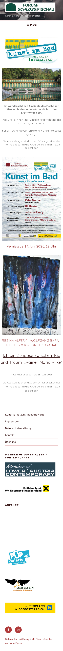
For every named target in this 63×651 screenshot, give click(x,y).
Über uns (10, 441)
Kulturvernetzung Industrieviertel (25, 414)
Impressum (12, 421)
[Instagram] (18, 629)
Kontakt (9, 435)
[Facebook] (8, 629)
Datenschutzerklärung (18, 428)
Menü (33, 24)
